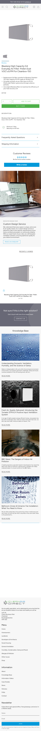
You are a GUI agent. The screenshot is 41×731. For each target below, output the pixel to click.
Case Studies (6, 682)
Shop (3, 660)
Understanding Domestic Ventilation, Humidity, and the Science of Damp (17, 364)
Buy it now (20, 106)
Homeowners (6, 632)
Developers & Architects (9, 639)
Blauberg (4, 63)
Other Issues (6, 657)
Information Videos (8, 678)
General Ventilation (8, 646)
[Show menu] (3, 7)
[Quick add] (4, 290)
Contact (4, 696)
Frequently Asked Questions (13, 137)
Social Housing (6, 643)
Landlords (5, 636)
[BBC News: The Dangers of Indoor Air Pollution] (20, 443)
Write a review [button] (22, 165)
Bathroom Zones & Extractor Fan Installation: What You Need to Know (20, 507)
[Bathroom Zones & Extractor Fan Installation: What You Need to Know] (20, 489)
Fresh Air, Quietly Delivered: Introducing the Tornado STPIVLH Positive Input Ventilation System (19, 412)
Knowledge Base (21, 330)
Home (3, 629)
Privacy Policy (30, 727)
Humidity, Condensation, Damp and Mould (15, 650)
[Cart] (38, 7)
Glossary (4, 689)
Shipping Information (10, 144)
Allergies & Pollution (8, 653)
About (3, 671)
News (3, 685)
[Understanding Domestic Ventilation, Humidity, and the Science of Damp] (20, 347)
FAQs (3, 692)
